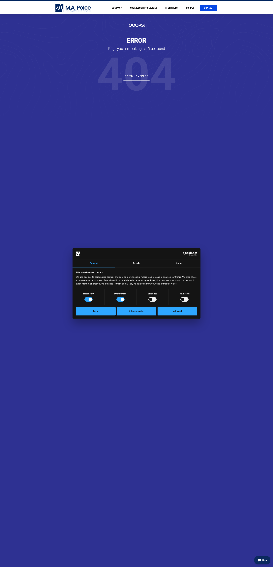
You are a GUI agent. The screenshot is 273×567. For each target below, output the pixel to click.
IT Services (171, 7)
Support (191, 7)
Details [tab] (136, 263)
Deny (95, 311)
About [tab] (179, 263)
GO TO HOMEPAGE (136, 76)
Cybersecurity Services (143, 7)
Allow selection (136, 311)
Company (117, 7)
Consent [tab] (94, 263)
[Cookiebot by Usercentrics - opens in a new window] (184, 254)
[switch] (120, 299)
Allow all (177, 311)
